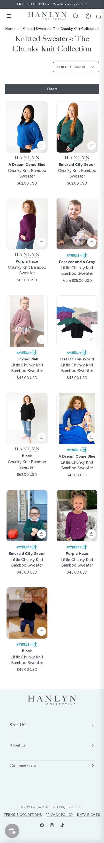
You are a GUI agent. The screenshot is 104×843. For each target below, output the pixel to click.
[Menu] (9, 16)
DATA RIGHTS (88, 815)
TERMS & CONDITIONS (23, 815)
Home (10, 29)
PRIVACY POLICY (60, 815)
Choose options (41, 145)
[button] (75, 16)
